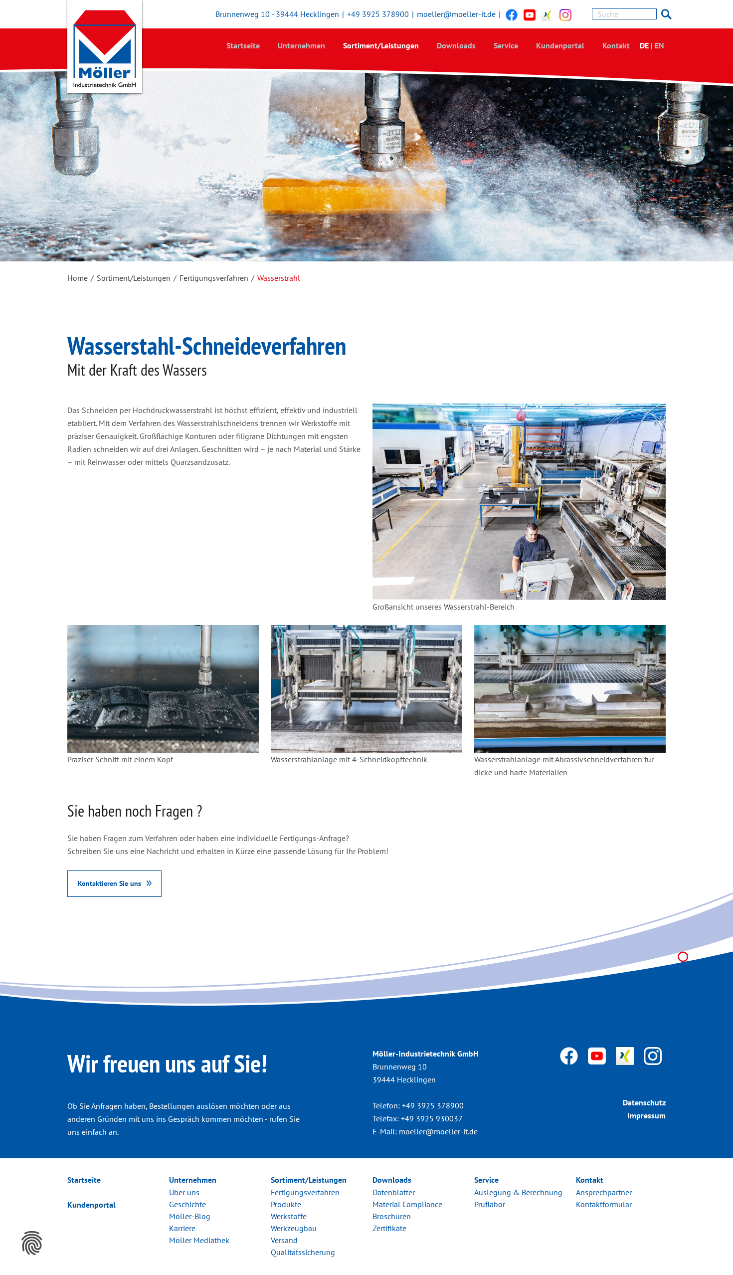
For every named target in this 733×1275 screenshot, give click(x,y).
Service (506, 45)
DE (644, 45)
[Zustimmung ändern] (32, 1243)
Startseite (243, 45)
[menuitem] (243, 45)
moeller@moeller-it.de (456, 14)
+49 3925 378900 (378, 14)
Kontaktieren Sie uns (109, 883)
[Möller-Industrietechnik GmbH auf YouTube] (530, 14)
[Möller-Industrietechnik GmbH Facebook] (512, 14)
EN (659, 45)
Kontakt (616, 45)
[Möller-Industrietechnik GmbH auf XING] (547, 14)
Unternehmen (301, 45)
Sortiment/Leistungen (381, 45)
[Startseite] (104, 48)
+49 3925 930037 (432, 1118)
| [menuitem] (652, 45)
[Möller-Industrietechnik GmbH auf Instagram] (565, 14)
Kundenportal (560, 45)
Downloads (456, 45)
